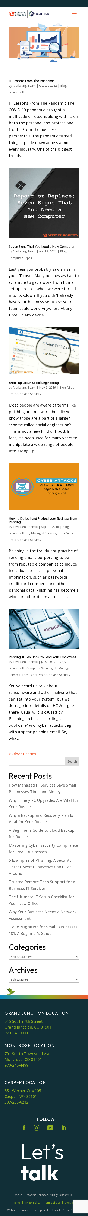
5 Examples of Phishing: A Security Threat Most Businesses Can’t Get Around (40, 867)
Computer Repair (20, 258)
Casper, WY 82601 (20, 1096)
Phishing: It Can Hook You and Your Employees (42, 657)
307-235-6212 (16, 1102)
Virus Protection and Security (50, 675)
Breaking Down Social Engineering (34, 382)
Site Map (70, 1202)
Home (17, 1202)
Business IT (17, 92)
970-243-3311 (16, 1032)
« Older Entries (22, 753)
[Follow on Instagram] (36, 1127)
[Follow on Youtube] (50, 1127)
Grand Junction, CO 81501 (27, 1027)
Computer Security (39, 668)
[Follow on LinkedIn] (63, 1127)
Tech (61, 533)
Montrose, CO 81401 (23, 1059)
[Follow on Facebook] (24, 1128)
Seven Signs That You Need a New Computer (42, 246)
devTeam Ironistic (25, 527)
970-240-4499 (16, 1065)
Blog (63, 85)
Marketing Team (24, 85)
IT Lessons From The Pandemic (31, 81)
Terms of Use (52, 1202)
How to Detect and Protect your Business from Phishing (43, 520)
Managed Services (43, 533)
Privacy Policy (32, 1202)
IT (27, 92)
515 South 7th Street (23, 1021)
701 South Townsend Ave (27, 1053)
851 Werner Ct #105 (22, 1090)
